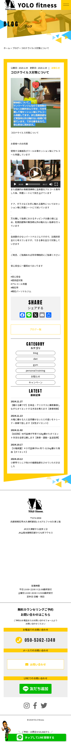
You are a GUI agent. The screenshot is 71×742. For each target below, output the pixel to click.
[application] (35, 174)
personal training (35, 370)
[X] (35, 315)
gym (35, 364)
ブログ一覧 (35, 329)
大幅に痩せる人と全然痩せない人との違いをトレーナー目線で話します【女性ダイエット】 (35, 419)
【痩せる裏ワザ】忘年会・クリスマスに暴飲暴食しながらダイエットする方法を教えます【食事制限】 (35, 405)
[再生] (15, 184)
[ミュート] (51, 184)
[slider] (33, 184)
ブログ (15, 48)
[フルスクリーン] (56, 184)
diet (35, 358)
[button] (35, 173)
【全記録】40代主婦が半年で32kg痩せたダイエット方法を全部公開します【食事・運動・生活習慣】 (35, 434)
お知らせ (55, 67)
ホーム (7, 48)
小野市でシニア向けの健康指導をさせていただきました (35, 462)
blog (35, 353)
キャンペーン (35, 382)
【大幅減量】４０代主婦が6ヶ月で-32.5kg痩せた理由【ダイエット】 (35, 448)
